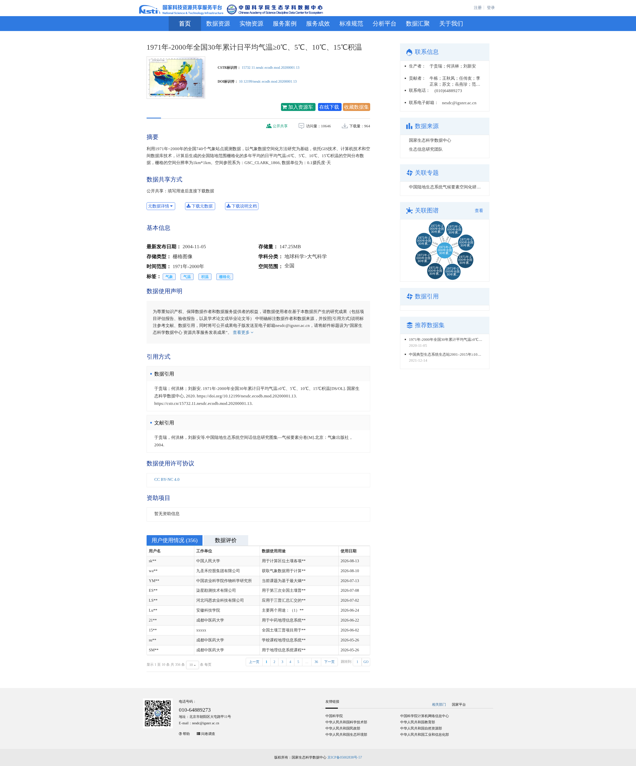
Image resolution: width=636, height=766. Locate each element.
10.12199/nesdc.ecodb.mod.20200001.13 (268, 81)
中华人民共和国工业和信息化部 (424, 734)
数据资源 (218, 23)
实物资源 (251, 23)
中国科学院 (334, 716)
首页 (185, 23)
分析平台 (385, 23)
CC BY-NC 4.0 (167, 479)
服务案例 (285, 23)
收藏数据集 (356, 107)
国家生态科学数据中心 (430, 140)
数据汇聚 (418, 23)
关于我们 (451, 23)
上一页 (254, 662)
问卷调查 (208, 734)
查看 (479, 210)
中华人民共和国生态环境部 (346, 734)
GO (365, 662)
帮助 (186, 734)
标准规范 (351, 23)
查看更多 (242, 332)
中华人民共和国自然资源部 (421, 728)
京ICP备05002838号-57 (344, 757)
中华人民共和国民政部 (342, 728)
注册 (478, 7)
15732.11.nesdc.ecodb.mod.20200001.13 (270, 68)
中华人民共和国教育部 (417, 722)
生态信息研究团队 (426, 149)
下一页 (329, 662)
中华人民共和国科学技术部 (346, 722)
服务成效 (318, 23)
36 (316, 662)
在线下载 (329, 107)
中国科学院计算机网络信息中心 (424, 716)
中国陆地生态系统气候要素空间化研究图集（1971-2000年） (465, 187)
